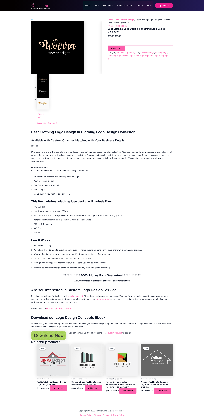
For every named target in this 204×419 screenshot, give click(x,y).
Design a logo (102, 299)
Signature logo (151, 55)
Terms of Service (101, 415)
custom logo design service (58, 308)
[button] (112, 5)
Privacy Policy (117, 415)
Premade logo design (124, 19)
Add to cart (116, 48)
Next (39, 117)
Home (87, 5)
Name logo (139, 55)
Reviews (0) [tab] (53, 123)
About (96, 5)
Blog (149, 5)
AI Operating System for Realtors (40, 8)
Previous (41, 114)
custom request (115, 333)
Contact (139, 5)
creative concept (75, 296)
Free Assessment (124, 5)
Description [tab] (42, 123)
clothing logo (161, 52)
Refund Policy (86, 415)
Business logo (148, 52)
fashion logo (127, 55)
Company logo (114, 55)
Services (107, 5)
